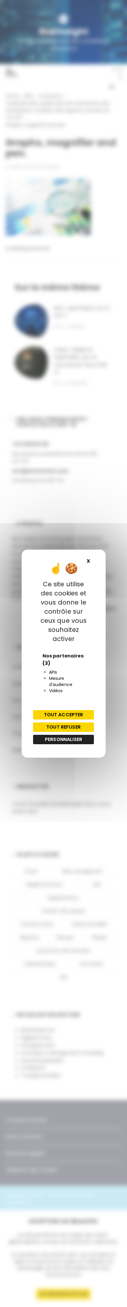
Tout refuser (63, 727)
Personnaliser (63, 739)
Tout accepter (63, 714)
